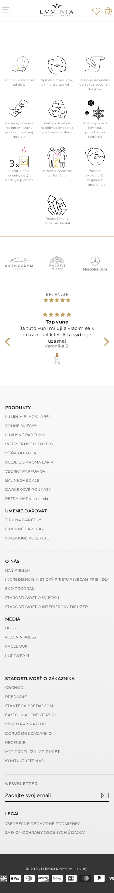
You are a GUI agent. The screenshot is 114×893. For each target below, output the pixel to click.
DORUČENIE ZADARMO (28, 733)
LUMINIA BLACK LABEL (28, 416)
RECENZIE (15, 742)
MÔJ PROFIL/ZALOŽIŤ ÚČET (32, 751)
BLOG (10, 628)
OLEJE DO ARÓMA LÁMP (29, 462)
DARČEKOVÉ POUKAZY (28, 489)
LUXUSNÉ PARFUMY (25, 435)
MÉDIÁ (12, 619)
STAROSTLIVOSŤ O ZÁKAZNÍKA (40, 678)
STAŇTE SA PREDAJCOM (29, 705)
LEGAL (12, 814)
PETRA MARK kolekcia (26, 498)
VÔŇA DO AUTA (20, 453)
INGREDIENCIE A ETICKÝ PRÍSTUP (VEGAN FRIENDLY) (58, 579)
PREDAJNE (16, 696)
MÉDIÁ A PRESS (20, 637)
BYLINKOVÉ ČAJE (22, 480)
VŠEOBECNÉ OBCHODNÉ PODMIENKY (42, 823)
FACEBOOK (16, 646)
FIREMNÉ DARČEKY (24, 529)
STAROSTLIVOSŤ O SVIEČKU (32, 597)
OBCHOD (14, 687)
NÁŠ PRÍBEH (17, 570)
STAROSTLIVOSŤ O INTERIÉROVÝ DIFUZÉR (46, 606)
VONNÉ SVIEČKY (21, 425)
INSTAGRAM (17, 655)
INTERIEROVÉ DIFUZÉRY (29, 444)
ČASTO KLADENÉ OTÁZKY (30, 715)
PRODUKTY (18, 407)
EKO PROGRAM (20, 588)
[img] (57, 300)
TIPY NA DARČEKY (23, 520)
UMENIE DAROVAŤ (26, 511)
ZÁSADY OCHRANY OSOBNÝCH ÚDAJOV (45, 832)
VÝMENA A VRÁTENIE (26, 724)
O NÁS (12, 561)
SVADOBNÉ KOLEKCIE (27, 538)
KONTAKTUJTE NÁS (24, 760)
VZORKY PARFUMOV (25, 471)
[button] (9, 341)
